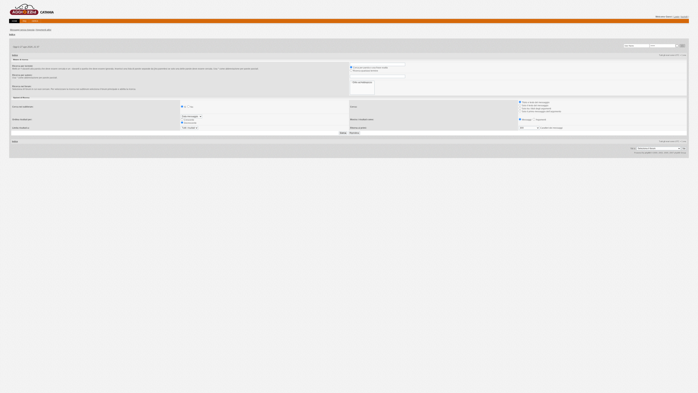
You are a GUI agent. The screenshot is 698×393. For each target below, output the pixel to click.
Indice (12, 34)
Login (676, 16)
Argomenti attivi (43, 30)
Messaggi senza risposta (22, 30)
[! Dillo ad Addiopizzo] (362, 82)
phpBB (648, 153)
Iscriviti (684, 16)
